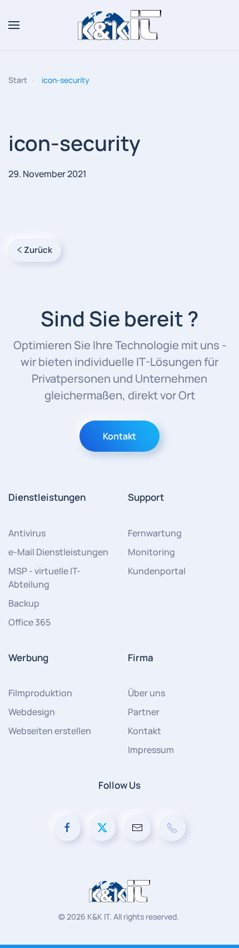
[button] (13, 25)
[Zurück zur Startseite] (119, 25)
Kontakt (119, 436)
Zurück (38, 250)
